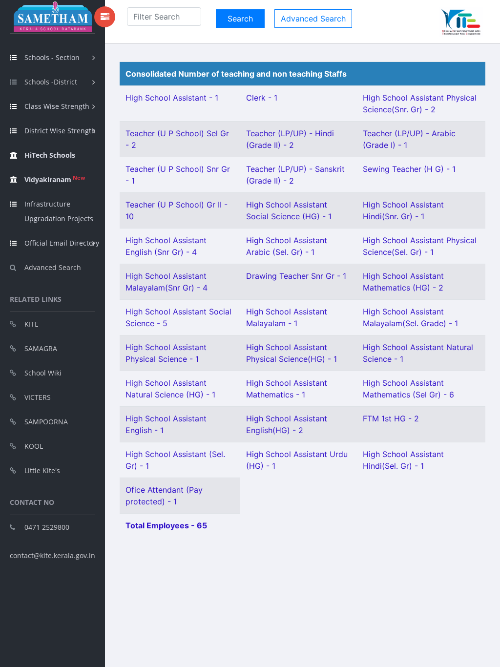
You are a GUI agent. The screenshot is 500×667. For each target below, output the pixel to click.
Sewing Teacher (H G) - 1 (409, 169)
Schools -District (50, 81)
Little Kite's (42, 470)
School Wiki (43, 372)
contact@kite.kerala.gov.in (52, 555)
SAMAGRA (40, 348)
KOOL (33, 446)
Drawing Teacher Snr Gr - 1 (296, 276)
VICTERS (37, 397)
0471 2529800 (46, 527)
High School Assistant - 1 (171, 98)
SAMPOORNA (46, 421)
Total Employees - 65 (166, 525)
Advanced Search (52, 267)
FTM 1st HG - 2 (391, 418)
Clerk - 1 (261, 98)
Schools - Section (52, 57)
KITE (31, 324)
